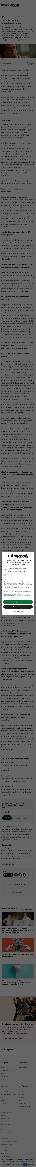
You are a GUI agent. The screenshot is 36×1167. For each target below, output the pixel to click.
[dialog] (18, 583)
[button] (18, 579)
